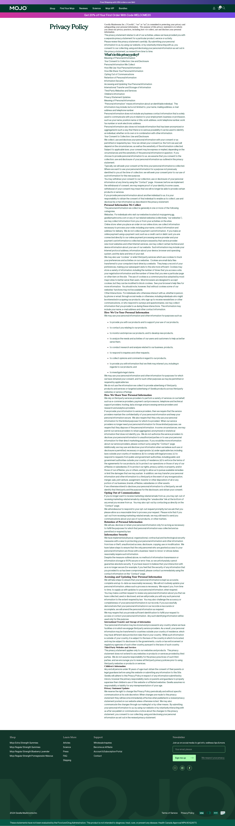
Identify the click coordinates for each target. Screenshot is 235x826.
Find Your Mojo (67, 8)
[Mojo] (18, 9)
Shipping (67, 760)
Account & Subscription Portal (108, 751)
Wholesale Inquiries (103, 743)
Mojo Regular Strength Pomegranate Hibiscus (31, 755)
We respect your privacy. (213, 758)
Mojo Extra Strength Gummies (24, 743)
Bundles (123, 8)
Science (96, 8)
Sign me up (180, 757)
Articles (66, 743)
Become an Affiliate (103, 747)
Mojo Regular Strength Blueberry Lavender (30, 751)
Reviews (83, 8)
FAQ (65, 755)
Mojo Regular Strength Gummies (25, 747)
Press (66, 751)
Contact (98, 755)
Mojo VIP (110, 8)
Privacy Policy (187, 813)
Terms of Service (170, 813)
